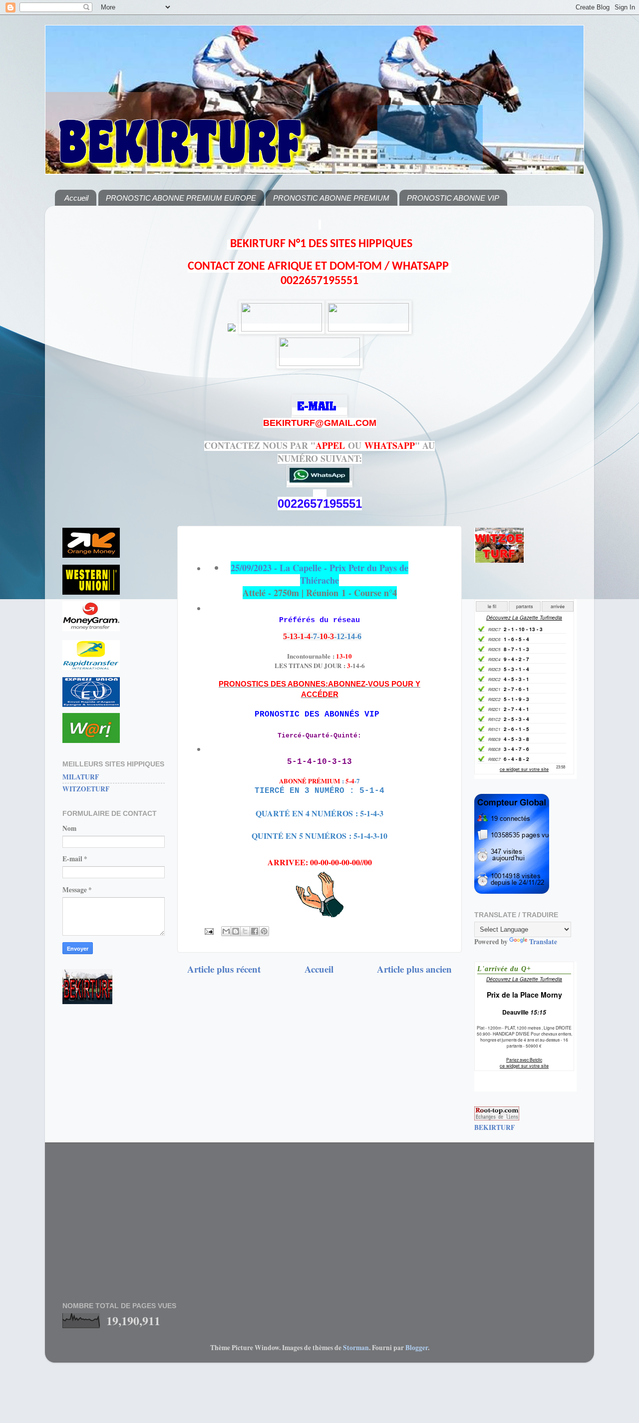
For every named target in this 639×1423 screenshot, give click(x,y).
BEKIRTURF (494, 1127)
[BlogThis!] (236, 931)
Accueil (76, 198)
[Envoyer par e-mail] (226, 931)
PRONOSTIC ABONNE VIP (453, 198)
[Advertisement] (113, 363)
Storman (356, 1348)
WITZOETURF (85, 789)
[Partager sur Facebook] (255, 931)
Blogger (416, 1348)
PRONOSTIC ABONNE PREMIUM (331, 198)
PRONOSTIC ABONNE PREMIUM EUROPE (181, 198)
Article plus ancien (414, 969)
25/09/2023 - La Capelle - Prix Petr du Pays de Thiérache (319, 574)
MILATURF (80, 777)
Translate (543, 942)
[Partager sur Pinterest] (264, 931)
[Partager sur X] (245, 931)
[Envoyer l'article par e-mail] (208, 931)
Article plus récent (224, 969)
